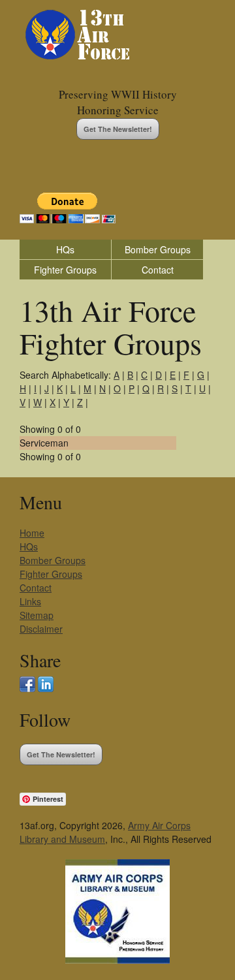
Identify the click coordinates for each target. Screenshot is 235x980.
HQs (65, 249)
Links (30, 601)
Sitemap (37, 615)
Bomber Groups (158, 249)
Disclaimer (41, 628)
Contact (158, 269)
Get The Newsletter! (118, 129)
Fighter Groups (65, 269)
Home (32, 532)
